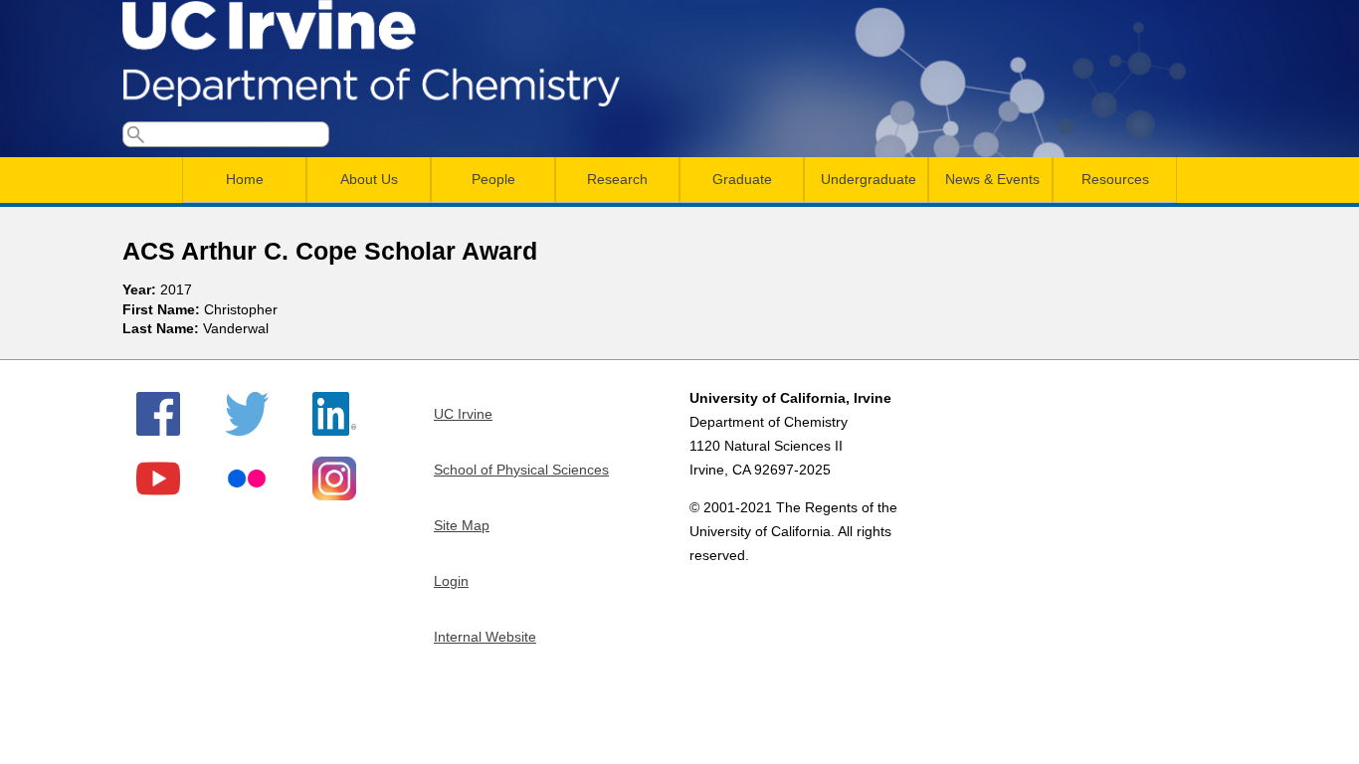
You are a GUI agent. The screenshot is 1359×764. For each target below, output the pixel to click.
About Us (369, 179)
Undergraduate (868, 179)
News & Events (992, 179)
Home (245, 179)
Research (617, 179)
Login (451, 581)
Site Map (461, 525)
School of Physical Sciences (521, 470)
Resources (1115, 179)
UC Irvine (463, 414)
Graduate (742, 179)
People (493, 179)
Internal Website (485, 637)
